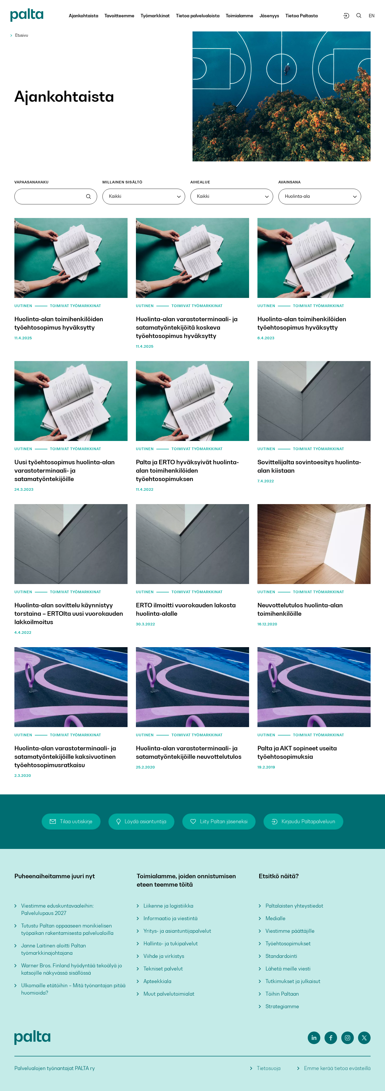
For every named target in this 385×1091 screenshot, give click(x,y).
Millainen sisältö (122, 182)
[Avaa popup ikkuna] (346, 15)
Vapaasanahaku (31, 182)
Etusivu (21, 35)
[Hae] (88, 196)
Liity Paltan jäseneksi (224, 821)
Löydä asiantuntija (145, 821)
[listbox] (143, 196)
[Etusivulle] (26, 16)
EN (372, 15)
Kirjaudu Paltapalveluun (308, 821)
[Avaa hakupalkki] (358, 16)
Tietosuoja (268, 1068)
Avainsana (289, 182)
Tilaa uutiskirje (76, 821)
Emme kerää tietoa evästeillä (337, 1068)
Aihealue (200, 182)
